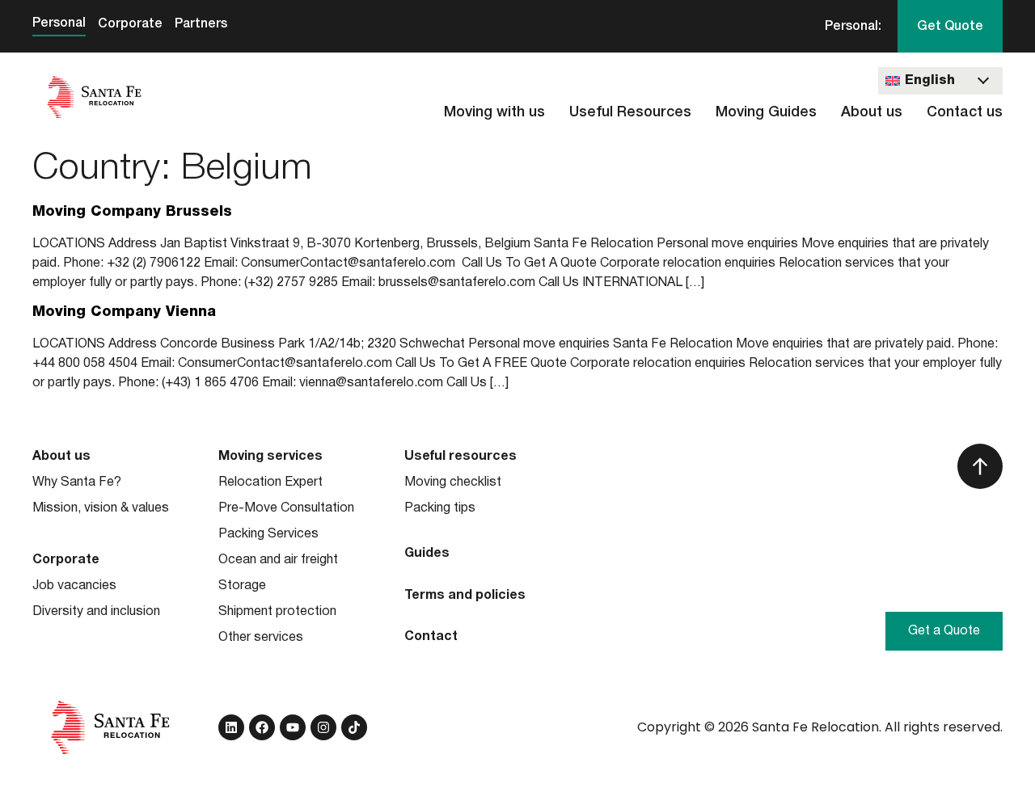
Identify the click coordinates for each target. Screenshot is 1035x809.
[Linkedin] (231, 727)
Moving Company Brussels (132, 211)
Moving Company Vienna (124, 311)
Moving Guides (766, 112)
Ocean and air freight (278, 560)
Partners (201, 24)
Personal (59, 23)
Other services (260, 637)
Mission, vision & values (100, 508)
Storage (242, 586)
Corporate (130, 24)
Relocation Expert (270, 482)
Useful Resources (630, 112)
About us (871, 112)
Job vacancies (74, 586)
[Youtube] (293, 727)
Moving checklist (452, 482)
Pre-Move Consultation (286, 508)
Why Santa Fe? (76, 482)
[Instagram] (323, 727)
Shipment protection (277, 611)
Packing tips (439, 508)
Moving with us (494, 112)
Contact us (965, 112)
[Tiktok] (354, 727)
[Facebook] (262, 727)
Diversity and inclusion (96, 611)
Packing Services (268, 534)
